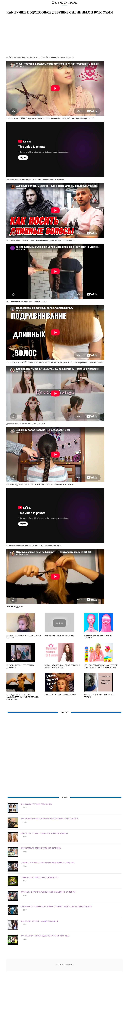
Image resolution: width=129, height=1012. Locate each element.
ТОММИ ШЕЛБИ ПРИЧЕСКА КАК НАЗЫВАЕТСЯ (39, 877)
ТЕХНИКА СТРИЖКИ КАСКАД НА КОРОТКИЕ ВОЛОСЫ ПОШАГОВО (47, 862)
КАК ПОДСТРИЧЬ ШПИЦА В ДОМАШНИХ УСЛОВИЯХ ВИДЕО (45, 936)
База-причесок (64, 2)
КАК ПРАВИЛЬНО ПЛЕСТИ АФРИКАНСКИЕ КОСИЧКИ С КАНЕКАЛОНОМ (49, 819)
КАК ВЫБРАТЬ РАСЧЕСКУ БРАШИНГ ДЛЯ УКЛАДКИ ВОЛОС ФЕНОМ (48, 892)
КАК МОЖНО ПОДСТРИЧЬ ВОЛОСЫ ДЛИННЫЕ (39, 921)
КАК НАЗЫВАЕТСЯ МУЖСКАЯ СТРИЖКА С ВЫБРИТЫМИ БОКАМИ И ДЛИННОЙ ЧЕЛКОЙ (56, 906)
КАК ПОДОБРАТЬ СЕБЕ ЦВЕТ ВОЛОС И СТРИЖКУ (41, 848)
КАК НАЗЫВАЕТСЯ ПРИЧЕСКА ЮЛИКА (36, 804)
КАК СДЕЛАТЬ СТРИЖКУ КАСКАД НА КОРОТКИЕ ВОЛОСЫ (44, 833)
